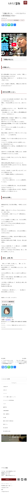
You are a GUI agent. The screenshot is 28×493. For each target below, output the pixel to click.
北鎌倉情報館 (6, 410)
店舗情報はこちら (9, 479)
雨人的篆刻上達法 (6, 431)
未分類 (4, 417)
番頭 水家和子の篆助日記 (8, 420)
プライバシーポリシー (6, 483)
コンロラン (8, 319)
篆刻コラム (5, 424)
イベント (4, 20)
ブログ (22, 20)
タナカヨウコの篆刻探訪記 (13, 20)
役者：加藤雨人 (6, 414)
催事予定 (5, 407)
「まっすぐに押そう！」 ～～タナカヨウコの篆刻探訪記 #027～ (21, 362)
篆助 (2, 489)
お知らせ (5, 390)
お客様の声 (5, 386)
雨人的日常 (5, 427)
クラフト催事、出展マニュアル (9, 396)
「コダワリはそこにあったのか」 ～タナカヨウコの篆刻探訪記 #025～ (7, 362)
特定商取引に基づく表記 (6, 485)
